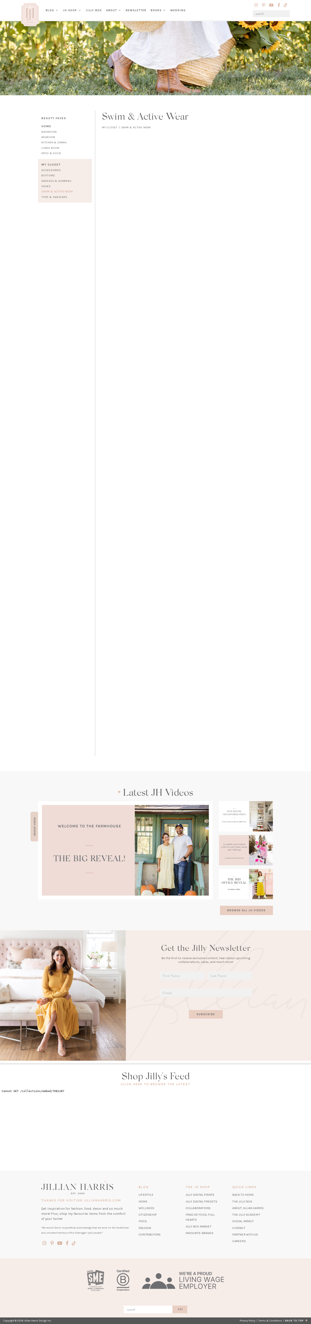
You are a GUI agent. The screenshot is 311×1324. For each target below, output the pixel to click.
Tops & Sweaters (54, 197)
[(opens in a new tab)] (125, 850)
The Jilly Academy (246, 1214)
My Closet (51, 164)
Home (46, 126)
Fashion (145, 1228)
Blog (50, 10)
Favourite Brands (199, 1233)
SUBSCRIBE (206, 1014)
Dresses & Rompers (56, 180)
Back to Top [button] (295, 1320)
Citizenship (148, 1214)
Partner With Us (245, 1234)
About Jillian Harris (248, 1208)
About (111, 10)
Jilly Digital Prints (200, 1195)
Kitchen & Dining (54, 142)
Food (143, 1221)
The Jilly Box (242, 1201)
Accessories (51, 170)
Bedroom (48, 137)
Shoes (46, 186)
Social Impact (243, 1221)
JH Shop (70, 10)
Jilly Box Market (198, 1226)
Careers (239, 1241)
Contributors (150, 1234)
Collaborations (198, 1208)
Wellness (146, 1208)
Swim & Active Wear (57, 191)
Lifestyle (146, 1195)
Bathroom (48, 131)
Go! (180, 1309)
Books (156, 10)
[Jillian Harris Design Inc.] (85, 1187)
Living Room (50, 147)
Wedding (178, 10)
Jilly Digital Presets (201, 1201)
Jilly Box (95, 13)
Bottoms (48, 175)
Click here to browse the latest (155, 1084)
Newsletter (136, 10)
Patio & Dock (51, 153)
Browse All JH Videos (246, 910)
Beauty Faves (53, 118)
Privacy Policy (247, 1320)
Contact (238, 1228)
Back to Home (243, 1195)
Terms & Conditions (270, 1320)
